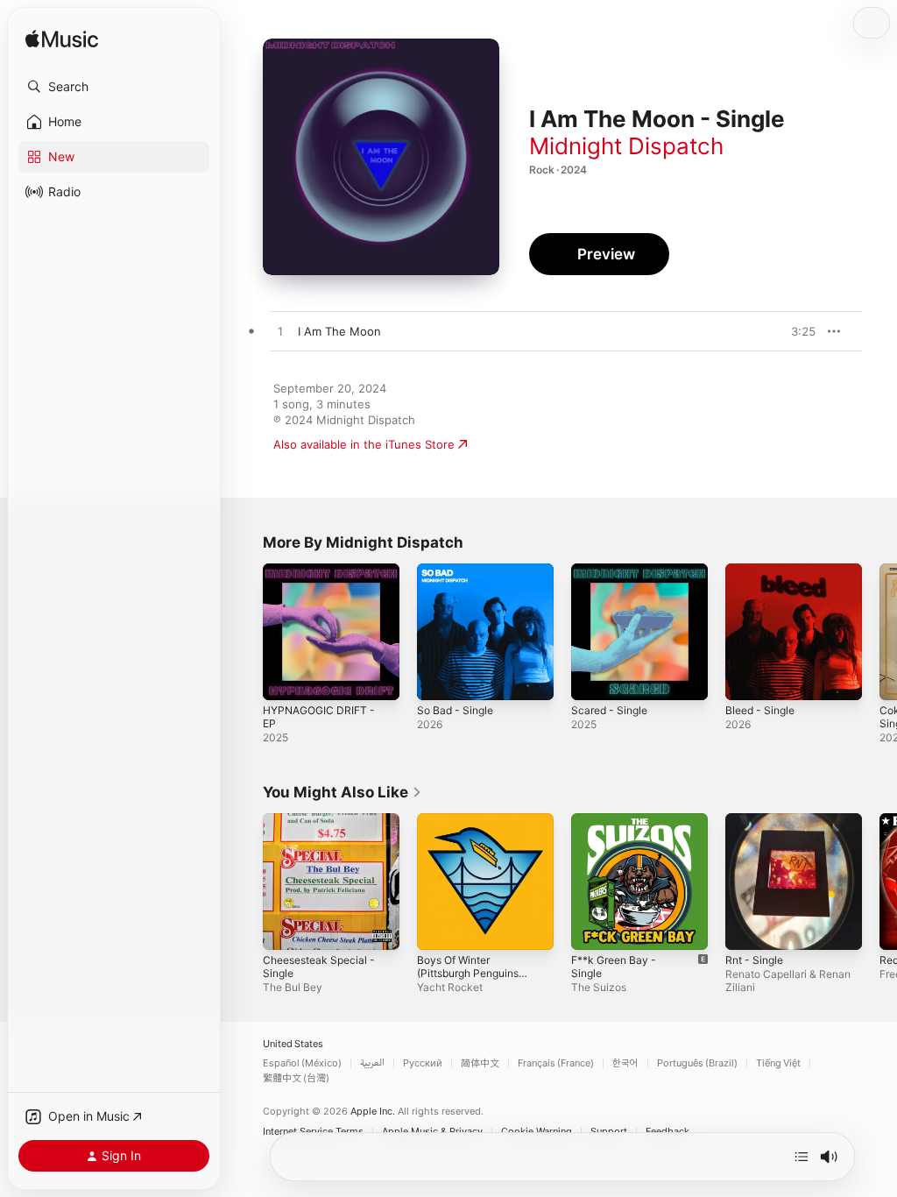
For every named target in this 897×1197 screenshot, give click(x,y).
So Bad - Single (455, 710)
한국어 (625, 1063)
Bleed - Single (760, 710)
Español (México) (302, 1063)
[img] (61, 40)
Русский (422, 1063)
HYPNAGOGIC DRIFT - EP (319, 717)
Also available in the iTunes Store (364, 444)
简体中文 (480, 1063)
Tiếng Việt (778, 1063)
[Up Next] (801, 1156)
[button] (113, 87)
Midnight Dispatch (626, 145)
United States (293, 1044)
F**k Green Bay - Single (613, 966)
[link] (342, 792)
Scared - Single (609, 710)
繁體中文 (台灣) (296, 1078)
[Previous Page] (245, 632)
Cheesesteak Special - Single (319, 966)
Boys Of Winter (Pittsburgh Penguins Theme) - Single (468, 973)
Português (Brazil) (697, 1063)
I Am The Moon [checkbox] (339, 331)
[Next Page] (879, 632)
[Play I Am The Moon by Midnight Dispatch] (280, 332)
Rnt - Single (754, 960)
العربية (372, 1063)
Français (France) (556, 1063)
